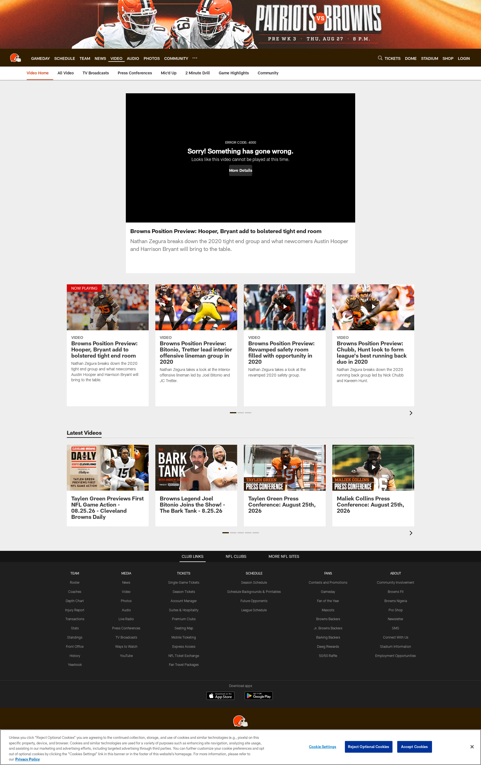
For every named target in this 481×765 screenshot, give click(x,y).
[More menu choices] (195, 58)
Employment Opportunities (395, 656)
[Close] (472, 747)
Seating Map (184, 628)
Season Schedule (254, 582)
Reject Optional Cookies (368, 746)
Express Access (183, 646)
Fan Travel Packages (184, 664)
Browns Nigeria (395, 601)
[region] (240, 747)
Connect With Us (395, 637)
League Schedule (254, 610)
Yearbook (75, 664)
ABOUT (395, 573)
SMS (395, 628)
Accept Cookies (414, 746)
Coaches (74, 591)
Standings (74, 637)
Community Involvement (395, 582)
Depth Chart (75, 601)
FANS (328, 573)
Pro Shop (396, 610)
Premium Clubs (184, 619)
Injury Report (74, 610)
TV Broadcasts (126, 637)
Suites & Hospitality (183, 610)
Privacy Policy (27, 759)
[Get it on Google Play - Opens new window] (259, 698)
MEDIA (126, 573)
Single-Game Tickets (183, 582)
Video (126, 591)
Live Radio (126, 619)
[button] (240, 170)
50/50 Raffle (328, 656)
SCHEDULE (254, 573)
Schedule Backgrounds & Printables (254, 591)
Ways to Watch (126, 646)
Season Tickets (184, 591)
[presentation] (412, 414)
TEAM (74, 573)
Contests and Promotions (328, 582)
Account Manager (184, 601)
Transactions (74, 619)
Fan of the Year (328, 601)
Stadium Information (395, 646)
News (126, 582)
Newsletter (395, 619)
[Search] (380, 58)
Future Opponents (254, 601)
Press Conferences (126, 628)
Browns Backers (328, 619)
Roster (75, 582)
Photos (126, 601)
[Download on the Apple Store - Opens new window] (220, 696)
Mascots (328, 610)
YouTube (126, 656)
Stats (75, 628)
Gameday (328, 591)
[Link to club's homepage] (15, 57)
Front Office (75, 646)
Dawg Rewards (328, 646)
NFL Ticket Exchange (183, 656)
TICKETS (183, 573)
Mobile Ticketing (183, 637)
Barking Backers (328, 637)
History (75, 656)
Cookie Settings (322, 746)
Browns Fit (396, 591)
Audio (126, 610)
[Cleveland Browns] (240, 721)
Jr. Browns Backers (328, 628)
